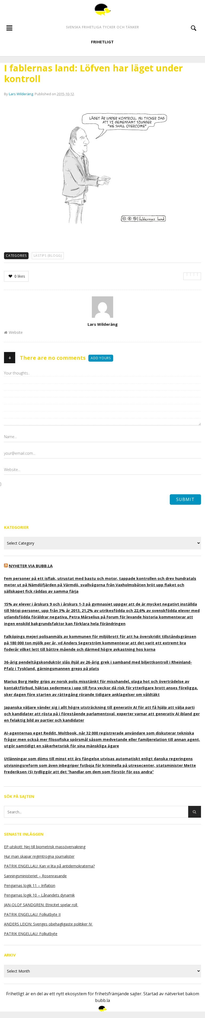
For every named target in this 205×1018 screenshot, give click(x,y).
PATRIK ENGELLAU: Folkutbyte (30, 933)
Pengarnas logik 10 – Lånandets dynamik (39, 895)
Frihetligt (102, 41)
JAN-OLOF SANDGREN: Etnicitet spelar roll (41, 904)
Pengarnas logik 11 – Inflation (29, 885)
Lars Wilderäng (21, 93)
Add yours (101, 358)
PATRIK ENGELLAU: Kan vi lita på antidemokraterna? (49, 865)
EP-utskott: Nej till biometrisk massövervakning (44, 846)
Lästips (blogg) (48, 255)
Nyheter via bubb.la (31, 565)
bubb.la (102, 1000)
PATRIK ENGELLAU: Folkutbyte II (32, 914)
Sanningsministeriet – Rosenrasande (35, 875)
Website (16, 332)
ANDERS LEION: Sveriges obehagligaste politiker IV (48, 924)
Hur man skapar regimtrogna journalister (39, 856)
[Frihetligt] (102, 9)
